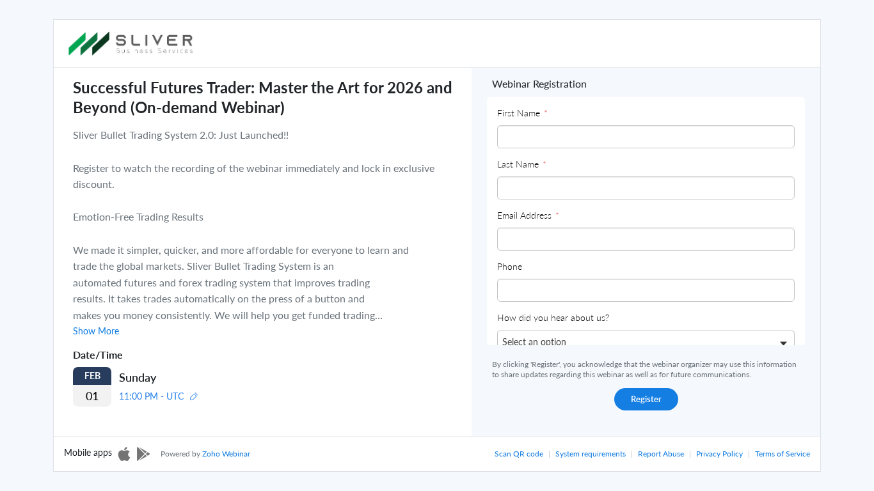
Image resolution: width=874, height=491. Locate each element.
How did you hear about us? (553, 317)
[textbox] (541, 341)
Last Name (521, 164)
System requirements (590, 453)
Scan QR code (519, 453)
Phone (509, 266)
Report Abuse (661, 453)
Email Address (528, 215)
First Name (522, 112)
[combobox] (646, 343)
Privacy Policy (719, 453)
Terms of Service (782, 453)
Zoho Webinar (226, 453)
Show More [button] (96, 331)
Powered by (205, 453)
